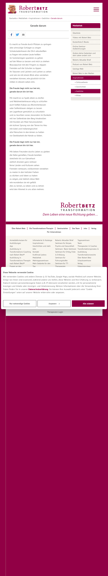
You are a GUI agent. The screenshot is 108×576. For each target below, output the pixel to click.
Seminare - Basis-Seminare (65, 249)
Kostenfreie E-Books (81, 42)
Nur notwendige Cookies (19, 303)
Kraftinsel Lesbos (39, 255)
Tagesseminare (83, 240)
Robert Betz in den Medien (83, 73)
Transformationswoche (87, 255)
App (11, 246)
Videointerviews (84, 266)
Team (80, 243)
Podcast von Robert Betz (82, 64)
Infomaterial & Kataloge (42, 240)
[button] (11, 34)
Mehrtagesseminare (40, 260)
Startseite (13, 18)
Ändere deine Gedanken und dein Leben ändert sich (84, 54)
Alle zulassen (88, 303)
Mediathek (23, 18)
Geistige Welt (78, 69)
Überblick (76, 33)
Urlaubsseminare (84, 260)
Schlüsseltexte (82, 82)
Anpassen (53, 303)
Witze (78, 95)
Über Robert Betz (84, 257)
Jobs (34, 249)
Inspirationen (34, 18)
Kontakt (36, 252)
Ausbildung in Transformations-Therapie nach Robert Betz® (20, 260)
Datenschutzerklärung (38, 289)
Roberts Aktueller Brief (82, 60)
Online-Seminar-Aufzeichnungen (79, 47)
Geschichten (81, 87)
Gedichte (45, 18)
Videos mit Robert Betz (82, 37)
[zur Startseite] (27, 9)
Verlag (80, 263)
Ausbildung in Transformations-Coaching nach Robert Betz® (20, 252)
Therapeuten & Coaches (87, 246)
